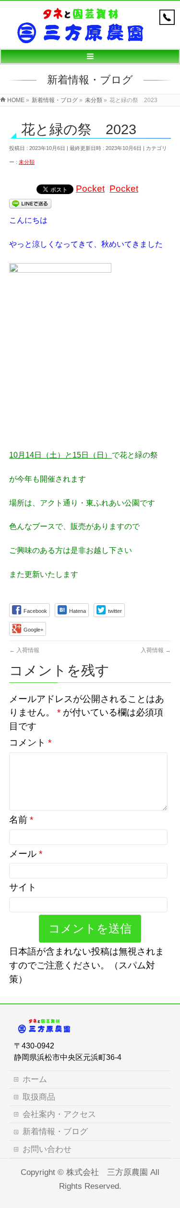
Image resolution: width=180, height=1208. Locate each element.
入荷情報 (24, 650)
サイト (22, 887)
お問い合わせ (47, 1149)
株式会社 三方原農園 (107, 1172)
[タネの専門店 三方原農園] (79, 36)
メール (25, 854)
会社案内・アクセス (59, 1114)
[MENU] (90, 56)
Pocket (90, 189)
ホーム (35, 1079)
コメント (30, 742)
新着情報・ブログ (55, 1131)
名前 (21, 820)
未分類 (27, 162)
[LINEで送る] (30, 203)
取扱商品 (39, 1097)
